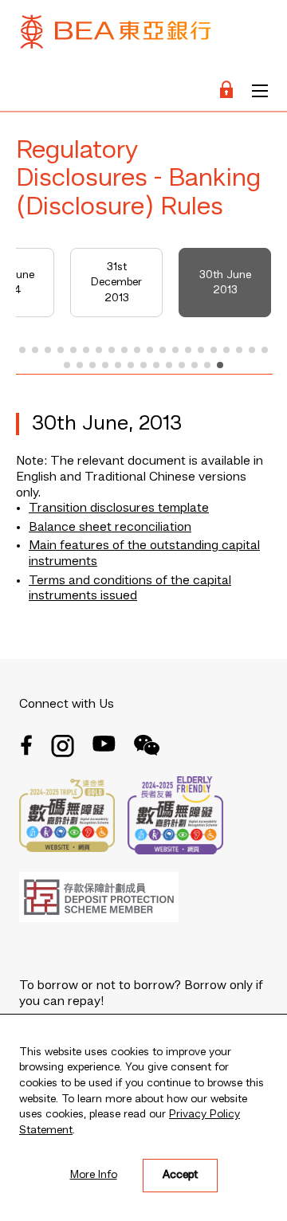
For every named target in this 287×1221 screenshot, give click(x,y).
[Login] (226, 91)
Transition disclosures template (119, 508)
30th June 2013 (225, 282)
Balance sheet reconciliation (110, 527)
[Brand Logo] (115, 35)
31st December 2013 (116, 282)
